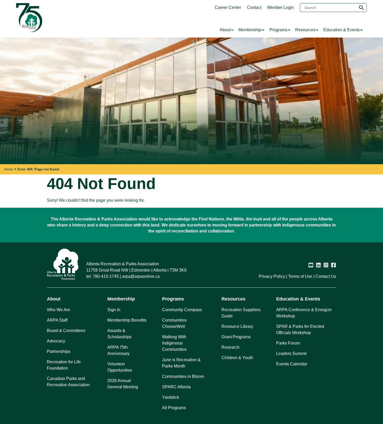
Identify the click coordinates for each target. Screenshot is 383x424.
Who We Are (58, 310)
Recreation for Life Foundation (64, 365)
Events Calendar (291, 364)
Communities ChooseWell (174, 323)
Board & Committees (66, 330)
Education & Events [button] (298, 299)
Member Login (280, 7)
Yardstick (170, 397)
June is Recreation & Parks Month (181, 363)
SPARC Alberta (176, 387)
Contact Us (326, 276)
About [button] (53, 299)
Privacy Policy (272, 276)
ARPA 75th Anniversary (118, 350)
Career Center (228, 7)
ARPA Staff (57, 320)
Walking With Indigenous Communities (174, 343)
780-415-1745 (106, 276)
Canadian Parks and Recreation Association (68, 381)
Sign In (113, 310)
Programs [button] (173, 299)
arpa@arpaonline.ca (141, 276)
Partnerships (58, 351)
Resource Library (237, 326)
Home (8, 169)
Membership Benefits (126, 320)
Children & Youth (237, 357)
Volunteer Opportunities (119, 367)
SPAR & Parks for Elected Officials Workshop (300, 329)
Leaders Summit (291, 353)
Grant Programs (236, 337)
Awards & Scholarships (119, 333)
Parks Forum (288, 343)
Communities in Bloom (183, 376)
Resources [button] (233, 299)
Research (230, 347)
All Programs (174, 407)
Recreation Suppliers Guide (241, 313)
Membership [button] (121, 299)
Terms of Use (300, 276)
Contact (254, 7)
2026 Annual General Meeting (122, 383)
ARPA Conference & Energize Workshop (304, 313)
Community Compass (182, 310)
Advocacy (56, 341)
